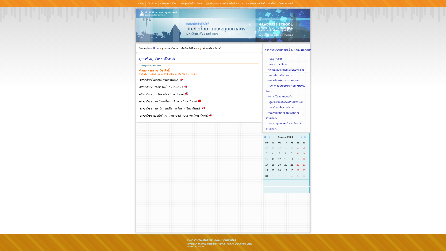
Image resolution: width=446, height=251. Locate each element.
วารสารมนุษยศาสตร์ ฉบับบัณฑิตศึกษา (285, 89)
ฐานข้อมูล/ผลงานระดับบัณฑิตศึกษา (222, 3)
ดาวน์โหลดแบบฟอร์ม (280, 96)
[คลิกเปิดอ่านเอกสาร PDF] (181, 80)
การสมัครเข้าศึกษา (168, 3)
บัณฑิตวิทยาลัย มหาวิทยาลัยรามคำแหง (282, 115)
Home (156, 48)
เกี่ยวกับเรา (152, 3)
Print (143, 65)
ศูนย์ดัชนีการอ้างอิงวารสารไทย (286, 102)
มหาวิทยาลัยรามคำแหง (281, 107)
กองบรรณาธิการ (278, 64)
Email (148, 65)
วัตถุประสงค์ (275, 59)
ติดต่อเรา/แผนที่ (286, 3)
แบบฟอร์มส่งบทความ (280, 75)
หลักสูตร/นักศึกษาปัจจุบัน (192, 3)
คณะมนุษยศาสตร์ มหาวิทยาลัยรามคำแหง (284, 126)
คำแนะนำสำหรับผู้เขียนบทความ (286, 69)
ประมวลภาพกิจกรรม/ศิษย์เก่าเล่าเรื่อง (258, 3)
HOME (140, 3)
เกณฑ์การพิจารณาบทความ (284, 80)
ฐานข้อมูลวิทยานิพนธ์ (157, 59)
